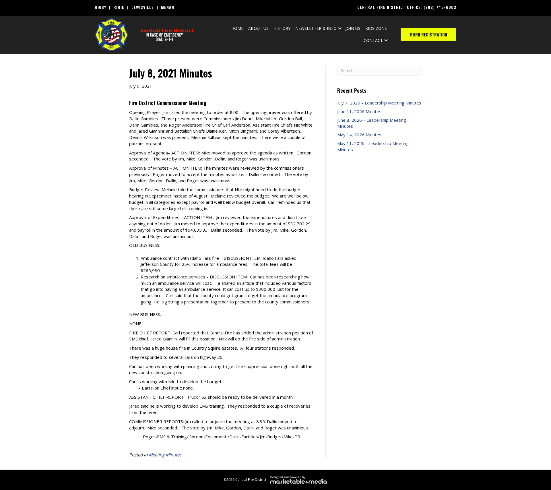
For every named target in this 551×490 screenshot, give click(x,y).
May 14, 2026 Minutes (359, 134)
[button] (340, 28)
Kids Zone (376, 28)
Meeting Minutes (165, 455)
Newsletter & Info (316, 28)
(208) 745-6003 (440, 7)
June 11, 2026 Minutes (359, 111)
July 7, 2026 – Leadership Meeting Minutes (379, 103)
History (281, 28)
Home (237, 28)
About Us (258, 28)
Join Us (353, 28)
